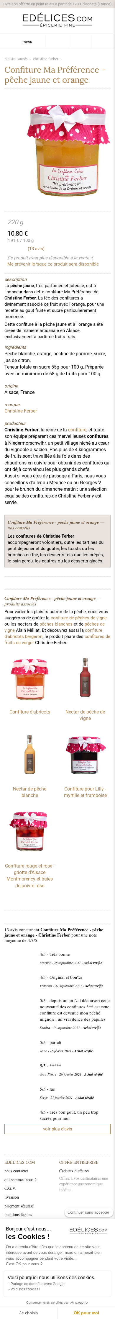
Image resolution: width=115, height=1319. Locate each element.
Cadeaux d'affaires (74, 1171)
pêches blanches (56, 624)
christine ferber (45, 58)
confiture (77, 430)
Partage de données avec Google (38, 1284)
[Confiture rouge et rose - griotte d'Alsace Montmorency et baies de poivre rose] (29, 855)
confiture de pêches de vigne (79, 618)
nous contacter (16, 1171)
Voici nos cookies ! (25, 1289)
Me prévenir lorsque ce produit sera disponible (53, 264)
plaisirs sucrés (15, 58)
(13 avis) (36, 248)
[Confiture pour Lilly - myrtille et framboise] (85, 778)
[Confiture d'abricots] (29, 701)
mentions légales (18, 1214)
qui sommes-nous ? (20, 1179)
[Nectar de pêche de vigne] (85, 701)
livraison (11, 1197)
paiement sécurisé (19, 1206)
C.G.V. (10, 1188)
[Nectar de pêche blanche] (29, 778)
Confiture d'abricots (29, 712)
